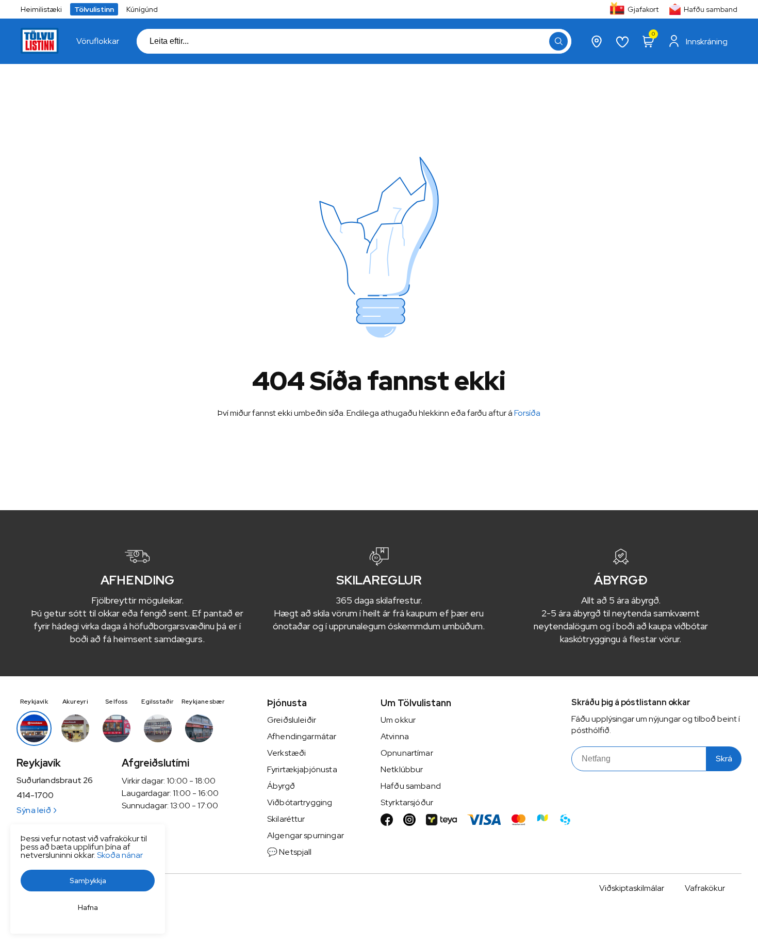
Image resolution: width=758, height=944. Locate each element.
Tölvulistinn (94, 9)
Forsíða (527, 413)
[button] (558, 41)
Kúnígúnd (142, 9)
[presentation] (97, 41)
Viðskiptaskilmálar (631, 888)
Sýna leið (34, 810)
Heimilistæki (41, 9)
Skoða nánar (120, 855)
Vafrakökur (705, 888)
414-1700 (35, 795)
